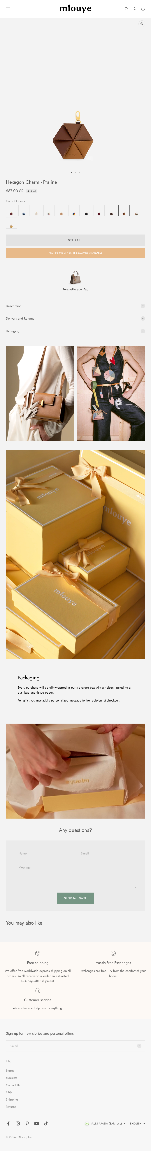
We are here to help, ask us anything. (38, 1008)
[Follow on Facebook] (8, 1123)
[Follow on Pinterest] (27, 1123)
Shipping (12, 1099)
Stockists (11, 1078)
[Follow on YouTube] (36, 1123)
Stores (10, 1070)
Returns (11, 1106)
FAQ (9, 1092)
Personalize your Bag (75, 289)
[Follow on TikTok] (45, 1123)
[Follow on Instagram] (17, 1123)
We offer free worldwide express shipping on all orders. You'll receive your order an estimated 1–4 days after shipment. (38, 976)
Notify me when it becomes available (75, 253)
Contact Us (13, 1085)
